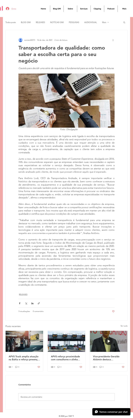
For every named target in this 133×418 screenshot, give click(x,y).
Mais (104, 22)
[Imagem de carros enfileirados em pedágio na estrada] (66, 341)
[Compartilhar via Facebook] (19, 303)
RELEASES (40, 22)
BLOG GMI (26, 22)
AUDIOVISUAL (90, 22)
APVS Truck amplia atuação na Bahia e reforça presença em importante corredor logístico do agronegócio (24, 358)
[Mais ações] (113, 40)
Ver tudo (124, 326)
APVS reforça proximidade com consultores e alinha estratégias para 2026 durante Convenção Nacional (65, 358)
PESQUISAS (74, 22)
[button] (124, 22)
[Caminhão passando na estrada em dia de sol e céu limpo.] (24, 341)
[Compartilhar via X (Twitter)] (26, 303)
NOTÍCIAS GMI (57, 22)
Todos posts (10, 22)
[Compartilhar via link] (39, 303)
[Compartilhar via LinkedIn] (32, 303)
